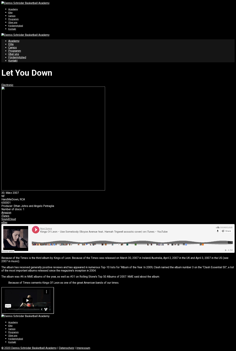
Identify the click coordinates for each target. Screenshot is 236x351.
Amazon (6, 212)
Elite (10, 12)
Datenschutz (66, 348)
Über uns (12, 22)
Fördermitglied (15, 25)
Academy (13, 9)
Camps (11, 16)
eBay (4, 222)
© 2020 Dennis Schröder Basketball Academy (29, 348)
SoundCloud (8, 219)
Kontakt (12, 29)
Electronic (7, 85)
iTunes (5, 215)
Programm (13, 19)
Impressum (83, 348)
